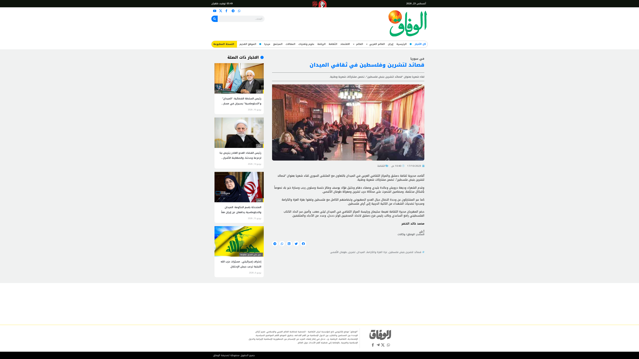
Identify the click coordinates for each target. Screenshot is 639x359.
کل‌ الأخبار (420, 44)
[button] (303, 243)
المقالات (290, 44)
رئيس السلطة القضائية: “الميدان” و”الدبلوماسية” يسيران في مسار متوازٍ (241, 103)
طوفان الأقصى (338, 252)
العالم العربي (377, 44)
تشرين (351, 252)
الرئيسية (401, 44)
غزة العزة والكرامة (377, 252)
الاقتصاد (345, 44)
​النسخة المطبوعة (223, 44)
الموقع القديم (247, 44)
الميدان (361, 252)
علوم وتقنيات (306, 44)
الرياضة (321, 44)
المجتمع (278, 44)
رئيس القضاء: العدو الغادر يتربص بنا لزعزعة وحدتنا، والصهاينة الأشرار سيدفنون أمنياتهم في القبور (240, 158)
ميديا (267, 44)
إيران (390, 44)
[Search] (214, 19)
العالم (359, 44)
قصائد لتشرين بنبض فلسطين (405, 252)
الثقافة (333, 44)
